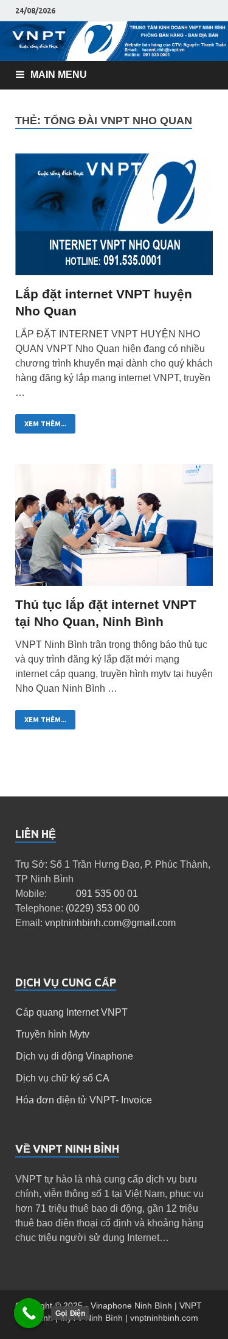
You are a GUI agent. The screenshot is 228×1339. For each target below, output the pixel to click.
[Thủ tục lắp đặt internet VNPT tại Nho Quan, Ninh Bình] (114, 530)
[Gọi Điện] (29, 1313)
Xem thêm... (45, 423)
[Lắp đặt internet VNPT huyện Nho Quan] (114, 219)
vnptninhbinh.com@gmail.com (110, 923)
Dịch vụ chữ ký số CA (62, 1078)
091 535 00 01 (107, 893)
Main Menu (58, 74)
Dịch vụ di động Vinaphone (74, 1056)
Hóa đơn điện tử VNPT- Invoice (84, 1100)
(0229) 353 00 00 (102, 908)
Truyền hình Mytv (52, 1034)
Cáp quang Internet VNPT (72, 1012)
